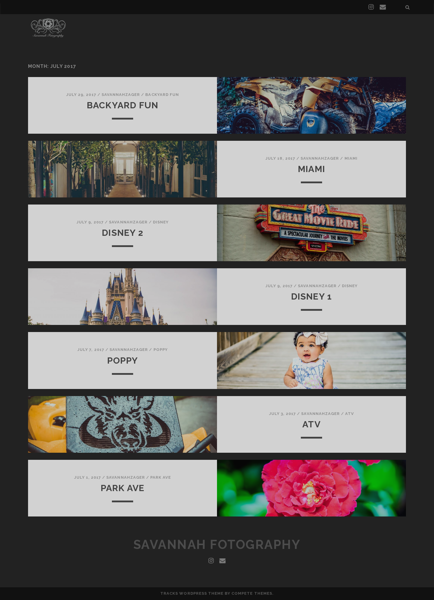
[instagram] (371, 7)
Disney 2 (122, 233)
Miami (351, 158)
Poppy (161, 349)
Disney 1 (311, 296)
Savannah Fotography (217, 544)
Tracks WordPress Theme (191, 593)
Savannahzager (121, 94)
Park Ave (160, 477)
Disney (161, 222)
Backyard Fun (162, 94)
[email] (383, 7)
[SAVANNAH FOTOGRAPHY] (48, 38)
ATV (349, 413)
